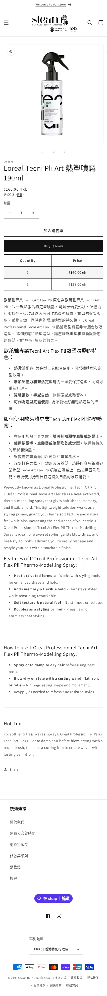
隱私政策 (93, 978)
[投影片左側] (42, 152)
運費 (19, 194)
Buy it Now (53, 246)
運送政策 (56, 985)
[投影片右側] (64, 152)
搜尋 (13, 878)
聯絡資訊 (72, 985)
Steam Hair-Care (29, 978)
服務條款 (39, 985)
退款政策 (77, 978)
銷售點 (15, 867)
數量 (7, 203)
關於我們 (17, 822)
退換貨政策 (19, 844)
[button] (6, 22)
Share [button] (14, 769)
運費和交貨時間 (22, 833)
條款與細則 (19, 856)
